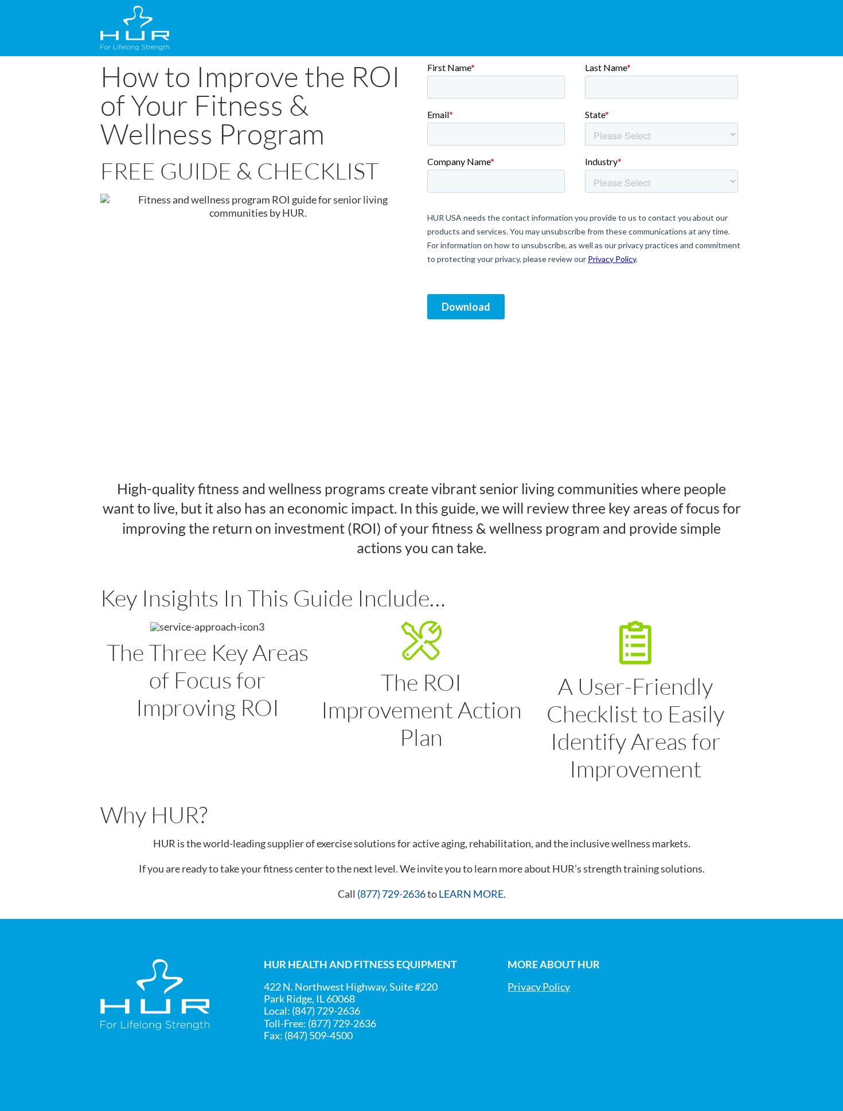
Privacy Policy (539, 987)
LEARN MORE (471, 894)
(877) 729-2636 (391, 894)
